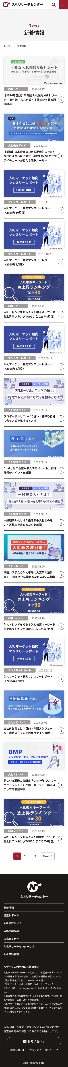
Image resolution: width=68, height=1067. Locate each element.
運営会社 (15, 1050)
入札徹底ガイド (12, 923)
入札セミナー (11, 938)
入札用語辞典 (11, 931)
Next (46, 856)
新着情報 (9, 907)
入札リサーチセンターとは (19, 946)
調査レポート (11, 915)
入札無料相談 (11, 954)
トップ (7, 46)
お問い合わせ (36, 1041)
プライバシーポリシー (42, 1050)
